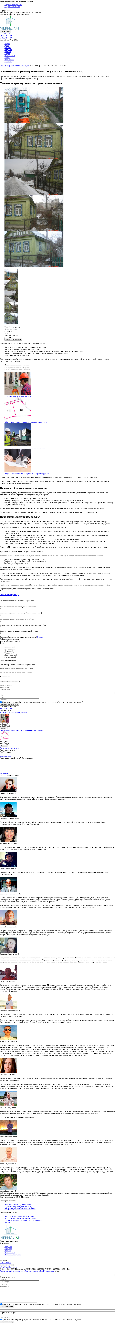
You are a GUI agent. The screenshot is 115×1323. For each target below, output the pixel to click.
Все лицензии (5, 756)
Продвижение (48, 1271)
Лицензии (8, 50)
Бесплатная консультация (9, 595)
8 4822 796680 (5, 1263)
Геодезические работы (13, 5)
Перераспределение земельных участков (19, 1209)
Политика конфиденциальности (12, 1271)
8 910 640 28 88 (6, 36)
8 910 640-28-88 (6, 708)
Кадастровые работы (12, 7)
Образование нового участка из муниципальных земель (21, 730)
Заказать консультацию (13, 339)
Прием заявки (5, 32)
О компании (9, 60)
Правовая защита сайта (34, 1271)
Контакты (8, 62)
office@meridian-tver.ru (8, 34)
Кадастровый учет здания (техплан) (13, 712)
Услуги (7, 44)
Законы (7, 58)
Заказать (4, 728)
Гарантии (8, 1249)
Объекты (7, 48)
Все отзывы (4, 774)
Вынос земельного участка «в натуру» (19, 1216)
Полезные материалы (12, 1255)
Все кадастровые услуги (9, 748)
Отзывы (7, 52)
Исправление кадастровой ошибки (17, 1205)
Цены (6, 46)
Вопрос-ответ (9, 56)
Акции (7, 54)
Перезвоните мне (7, 1265)
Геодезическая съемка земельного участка (20, 1218)
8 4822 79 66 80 (6, 38)
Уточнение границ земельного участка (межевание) (24, 1220)
